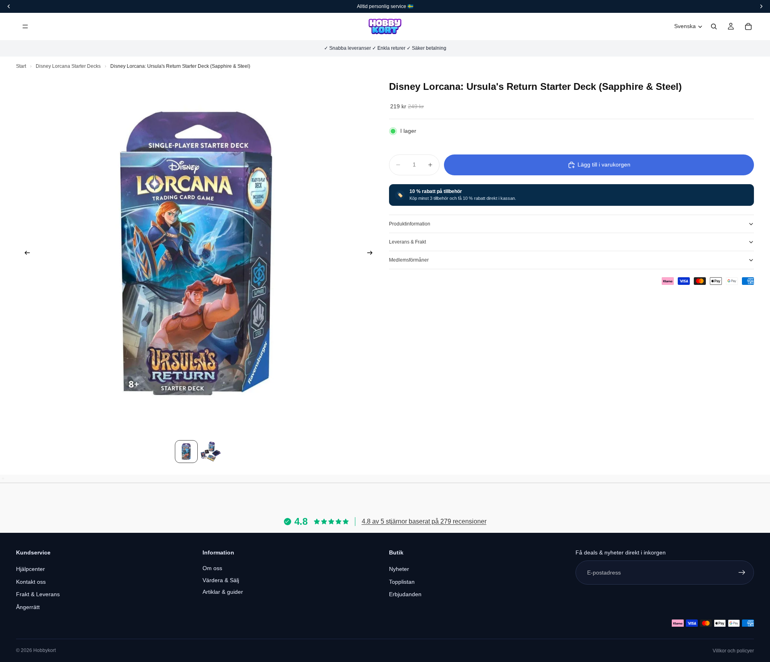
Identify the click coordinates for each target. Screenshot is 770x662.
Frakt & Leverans (38, 594)
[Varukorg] (748, 26)
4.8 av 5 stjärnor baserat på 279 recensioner (424, 521)
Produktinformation (409, 224)
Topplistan (402, 582)
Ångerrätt (28, 607)
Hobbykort (44, 650)
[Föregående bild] (25, 254)
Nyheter (399, 569)
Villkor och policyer (733, 651)
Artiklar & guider (223, 592)
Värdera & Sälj (221, 580)
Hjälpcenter (30, 569)
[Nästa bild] (372, 254)
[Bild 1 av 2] (186, 451)
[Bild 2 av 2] (210, 451)
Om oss (212, 568)
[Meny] (25, 26)
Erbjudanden (405, 594)
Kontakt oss (31, 582)
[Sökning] (714, 26)
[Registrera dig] (742, 572)
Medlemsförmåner (409, 260)
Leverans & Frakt (407, 242)
